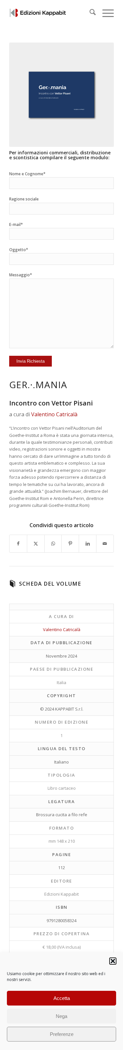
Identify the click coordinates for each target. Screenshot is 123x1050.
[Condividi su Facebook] (18, 543)
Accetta (61, 998)
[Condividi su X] (35, 543)
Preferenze (61, 1034)
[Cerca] (89, 13)
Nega (61, 1016)
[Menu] (105, 13)
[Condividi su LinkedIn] (87, 543)
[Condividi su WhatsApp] (53, 543)
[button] (113, 961)
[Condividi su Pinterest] (70, 543)
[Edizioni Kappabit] (51, 13)
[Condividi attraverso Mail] (104, 543)
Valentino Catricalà (54, 414)
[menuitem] (89, 13)
